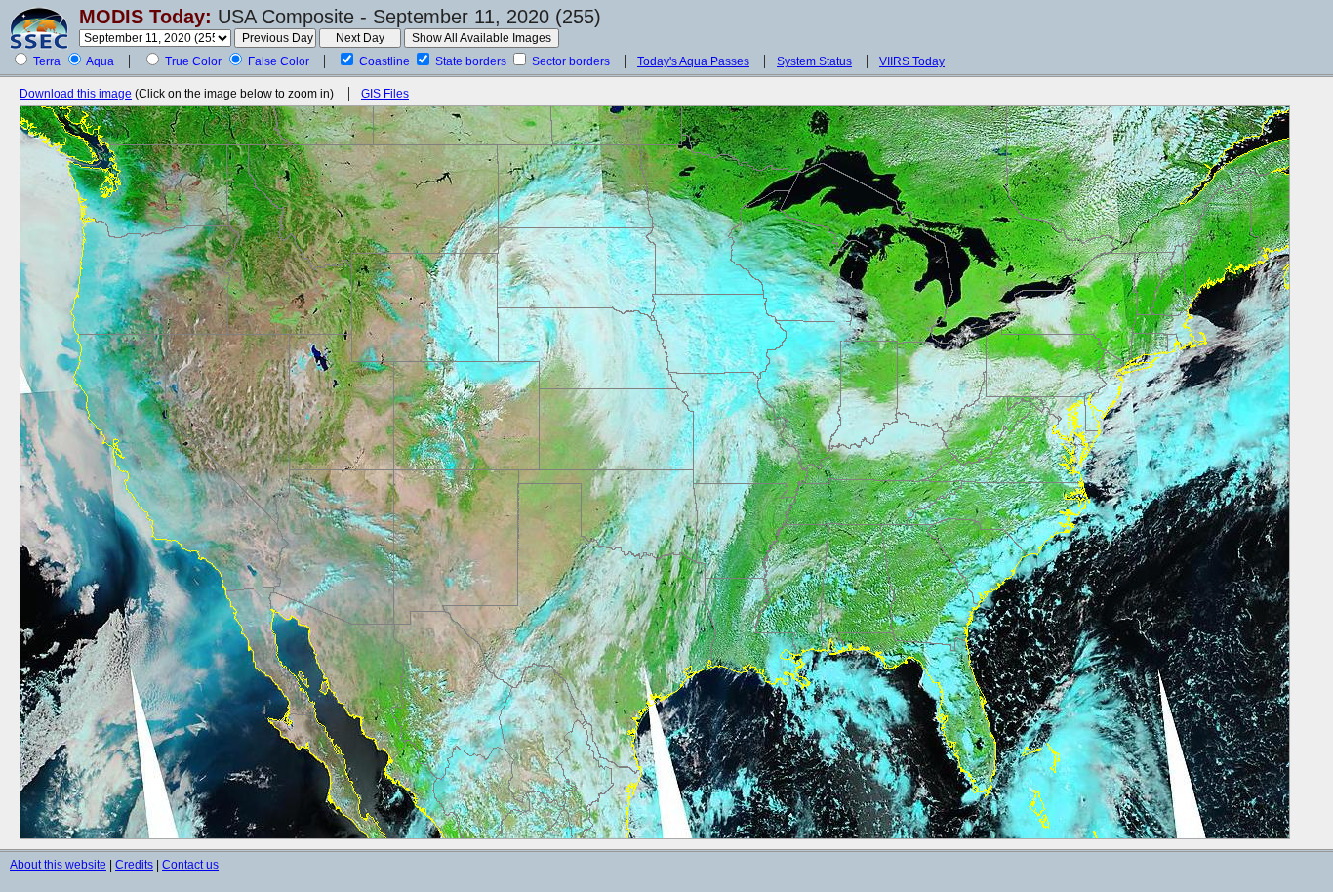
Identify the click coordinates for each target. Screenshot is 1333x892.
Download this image (76, 94)
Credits (134, 865)
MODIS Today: (145, 16)
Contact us (190, 865)
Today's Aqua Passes (693, 61)
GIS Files (385, 94)
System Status (814, 61)
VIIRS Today (912, 61)
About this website (58, 865)
